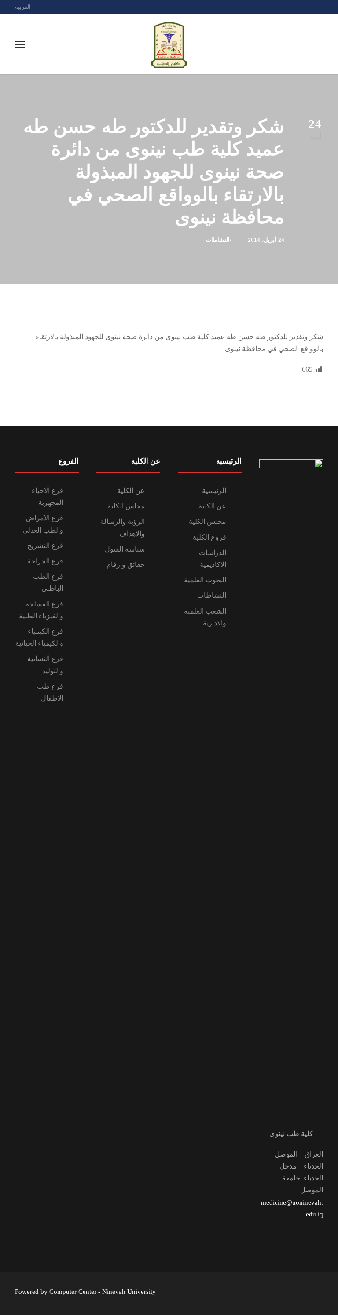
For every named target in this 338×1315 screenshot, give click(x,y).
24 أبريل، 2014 (266, 240)
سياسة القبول (125, 549)
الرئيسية (214, 490)
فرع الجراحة (45, 561)
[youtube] (321, 7)
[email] (290, 7)
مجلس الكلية (207, 521)
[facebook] (305, 7)
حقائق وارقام (126, 564)
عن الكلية (212, 506)
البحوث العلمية (205, 580)
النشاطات (218, 240)
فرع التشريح (45, 545)
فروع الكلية (209, 537)
